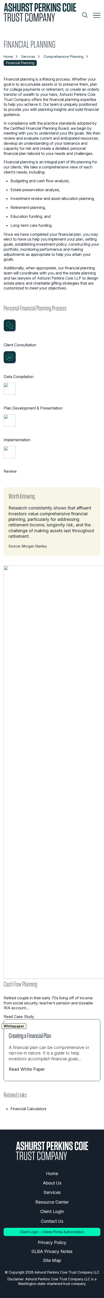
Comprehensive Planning (63, 56)
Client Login (52, 1211)
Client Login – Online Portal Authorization (52, 1232)
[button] (96, 15)
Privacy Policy (52, 1242)
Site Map (52, 1260)
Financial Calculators (28, 1108)
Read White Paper (27, 1069)
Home (8, 56)
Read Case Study (19, 1016)
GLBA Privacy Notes (52, 1251)
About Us (52, 1182)
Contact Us (52, 1221)
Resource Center (52, 1202)
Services (28, 56)
